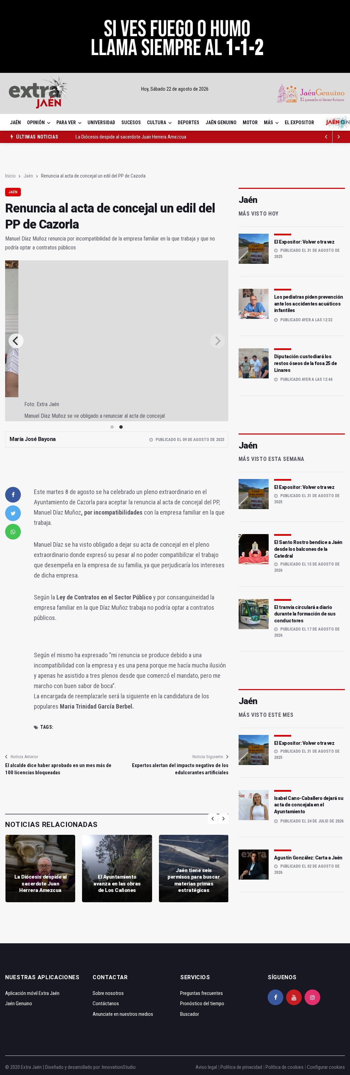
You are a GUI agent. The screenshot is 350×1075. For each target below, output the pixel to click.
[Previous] (16, 340)
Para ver (66, 122)
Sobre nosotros (108, 993)
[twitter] (13, 513)
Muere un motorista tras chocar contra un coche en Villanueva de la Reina (148, 137)
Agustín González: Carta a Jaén (308, 857)
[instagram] (312, 997)
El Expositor (299, 122)
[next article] (326, 137)
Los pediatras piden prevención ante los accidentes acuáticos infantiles (308, 303)
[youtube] (294, 997)
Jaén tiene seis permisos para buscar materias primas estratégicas (193, 880)
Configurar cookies (326, 1067)
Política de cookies (285, 1067)
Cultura (156, 122)
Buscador (189, 1014)
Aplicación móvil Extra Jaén (32, 993)
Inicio (10, 176)
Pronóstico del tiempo (202, 1003)
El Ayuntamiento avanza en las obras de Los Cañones (117, 883)
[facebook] (13, 495)
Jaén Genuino (221, 122)
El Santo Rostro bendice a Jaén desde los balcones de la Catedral (308, 549)
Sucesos (131, 122)
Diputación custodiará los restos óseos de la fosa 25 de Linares (305, 363)
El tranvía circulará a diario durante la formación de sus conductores (305, 614)
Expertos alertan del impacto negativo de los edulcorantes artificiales (180, 769)
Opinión (36, 122)
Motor (250, 122)
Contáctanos (106, 1003)
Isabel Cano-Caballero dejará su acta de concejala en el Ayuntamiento (309, 804)
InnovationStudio (119, 1067)
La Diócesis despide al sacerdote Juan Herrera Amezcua (40, 883)
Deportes (188, 122)
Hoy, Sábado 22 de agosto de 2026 (174, 89)
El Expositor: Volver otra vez (304, 242)
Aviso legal (206, 1067)
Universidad (101, 122)
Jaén (15, 122)
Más (268, 122)
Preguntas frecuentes (201, 993)
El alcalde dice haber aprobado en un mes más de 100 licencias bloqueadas (58, 769)
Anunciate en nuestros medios (123, 1014)
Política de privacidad (241, 1067)
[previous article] (339, 137)
